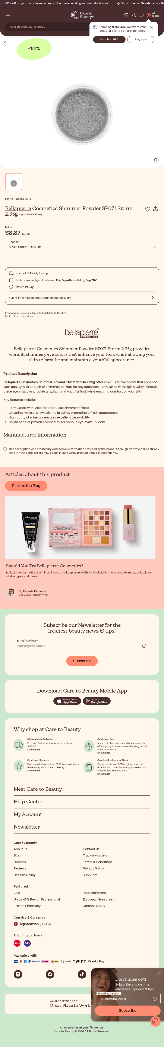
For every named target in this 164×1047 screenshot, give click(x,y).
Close (151, 27)
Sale (17, 893)
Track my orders (95, 855)
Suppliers (90, 875)
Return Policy (24, 287)
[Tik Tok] (82, 974)
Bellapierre (18, 208)
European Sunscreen (98, 899)
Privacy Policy (93, 868)
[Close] (158, 973)
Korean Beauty (94, 906)
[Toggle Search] (15, 14)
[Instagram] (18, 974)
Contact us (91, 849)
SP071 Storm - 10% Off (25, 247)
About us (20, 849)
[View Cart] (141, 14)
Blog (17, 855)
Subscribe (82, 661)
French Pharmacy (27, 906)
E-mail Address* (27, 640)
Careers (20, 862)
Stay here (141, 39)
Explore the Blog (26, 485)
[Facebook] (50, 974)
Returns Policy (24, 875)
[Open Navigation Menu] (7, 14)
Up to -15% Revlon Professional (37, 899)
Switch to (109, 39)
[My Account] (133, 14)
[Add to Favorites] (147, 209)
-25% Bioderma (94, 893)
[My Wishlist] (126, 14)
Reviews (20, 868)
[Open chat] (155, 1021)
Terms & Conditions (97, 862)
